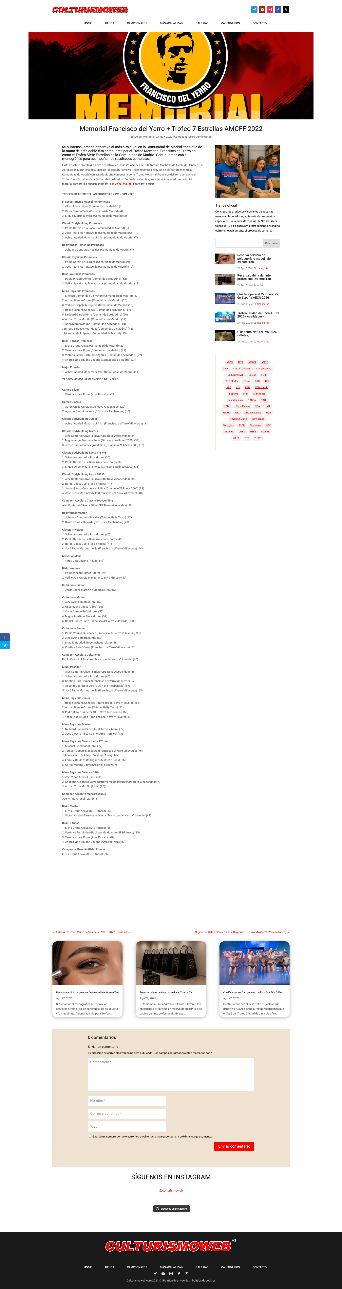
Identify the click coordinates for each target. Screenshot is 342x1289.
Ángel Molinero (144, 137)
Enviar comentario (234, 1146)
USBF (253, 431)
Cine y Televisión (242, 368)
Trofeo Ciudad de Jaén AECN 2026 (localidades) (258, 315)
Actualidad (259, 285)
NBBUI (227, 406)
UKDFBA (229, 431)
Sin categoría (261, 268)
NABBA (252, 400)
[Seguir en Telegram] (254, 9)
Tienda (109, 23)
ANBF (264, 362)
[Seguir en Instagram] (270, 9)
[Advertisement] (139, 890)
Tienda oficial (226, 205)
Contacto (260, 23)
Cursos (252, 375)
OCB (268, 412)
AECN (229, 362)
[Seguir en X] (286, 9)
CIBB (225, 368)
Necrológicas (243, 406)
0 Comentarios (202, 137)
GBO (257, 381)
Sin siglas (228, 425)
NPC (237, 412)
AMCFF (252, 362)
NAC (263, 400)
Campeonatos (137, 23)
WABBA (265, 431)
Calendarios (230, 23)
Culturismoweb (236, 375)
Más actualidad (171, 23)
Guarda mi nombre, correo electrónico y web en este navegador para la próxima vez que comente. (152, 1137)
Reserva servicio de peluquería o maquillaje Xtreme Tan (254, 258)
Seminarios (258, 419)
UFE (268, 425)
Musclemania (235, 400)
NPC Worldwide (252, 412)
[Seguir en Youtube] (262, 9)
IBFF (228, 387)
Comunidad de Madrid (164, 147)
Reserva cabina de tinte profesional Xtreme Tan (254, 277)
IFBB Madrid (261, 387)
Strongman (255, 425)
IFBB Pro (233, 394)
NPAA (226, 412)
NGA (257, 406)
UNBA (242, 431)
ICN (238, 387)
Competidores (263, 368)
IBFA (267, 381)
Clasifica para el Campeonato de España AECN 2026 (258, 296)
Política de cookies (203, 1281)
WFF (246, 438)
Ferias (246, 381)
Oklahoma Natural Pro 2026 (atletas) (257, 334)
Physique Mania (238, 419)
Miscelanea (259, 394)
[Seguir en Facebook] (278, 9)
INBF (245, 394)
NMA (267, 406)
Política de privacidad (176, 1281)
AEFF (240, 362)
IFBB (247, 387)
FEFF (264, 375)
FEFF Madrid (231, 381)
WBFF (236, 438)
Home (88, 23)
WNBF (257, 438)
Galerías (202, 23)
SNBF (241, 425)
